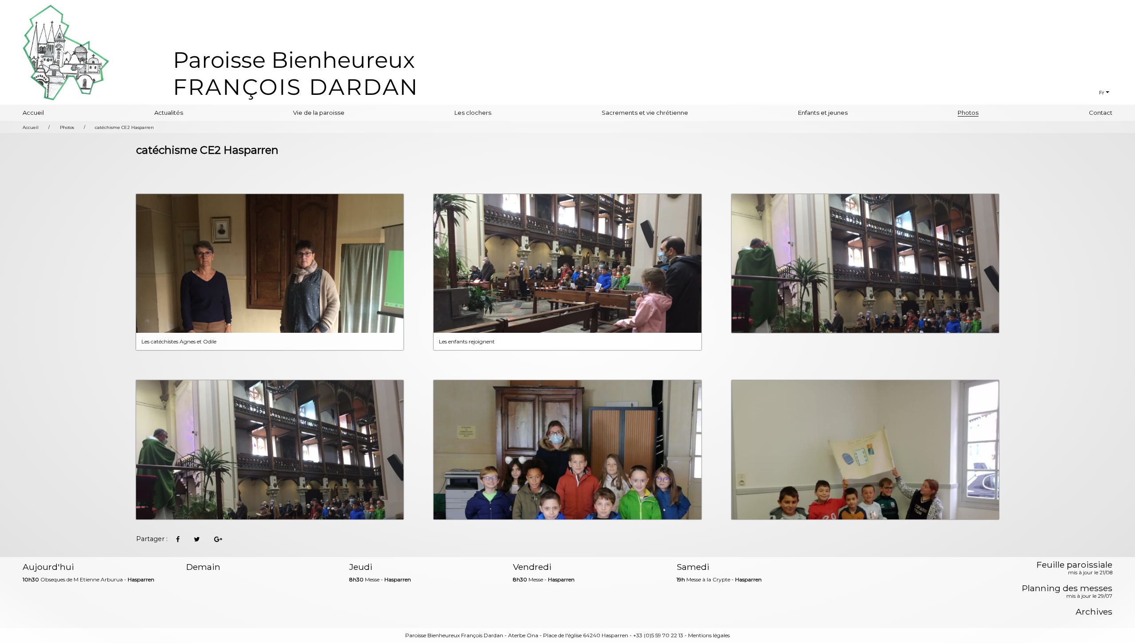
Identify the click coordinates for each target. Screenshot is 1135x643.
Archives (1094, 611)
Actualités (168, 112)
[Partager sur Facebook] (177, 539)
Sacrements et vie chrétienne (645, 112)
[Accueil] (295, 74)
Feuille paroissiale (1074, 568)
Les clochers (472, 112)
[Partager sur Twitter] (197, 539)
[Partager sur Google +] (218, 539)
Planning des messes (1067, 592)
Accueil (33, 112)
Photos (968, 112)
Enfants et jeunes (823, 112)
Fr (1101, 92)
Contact (1100, 112)
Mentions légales (709, 635)
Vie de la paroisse (318, 112)
